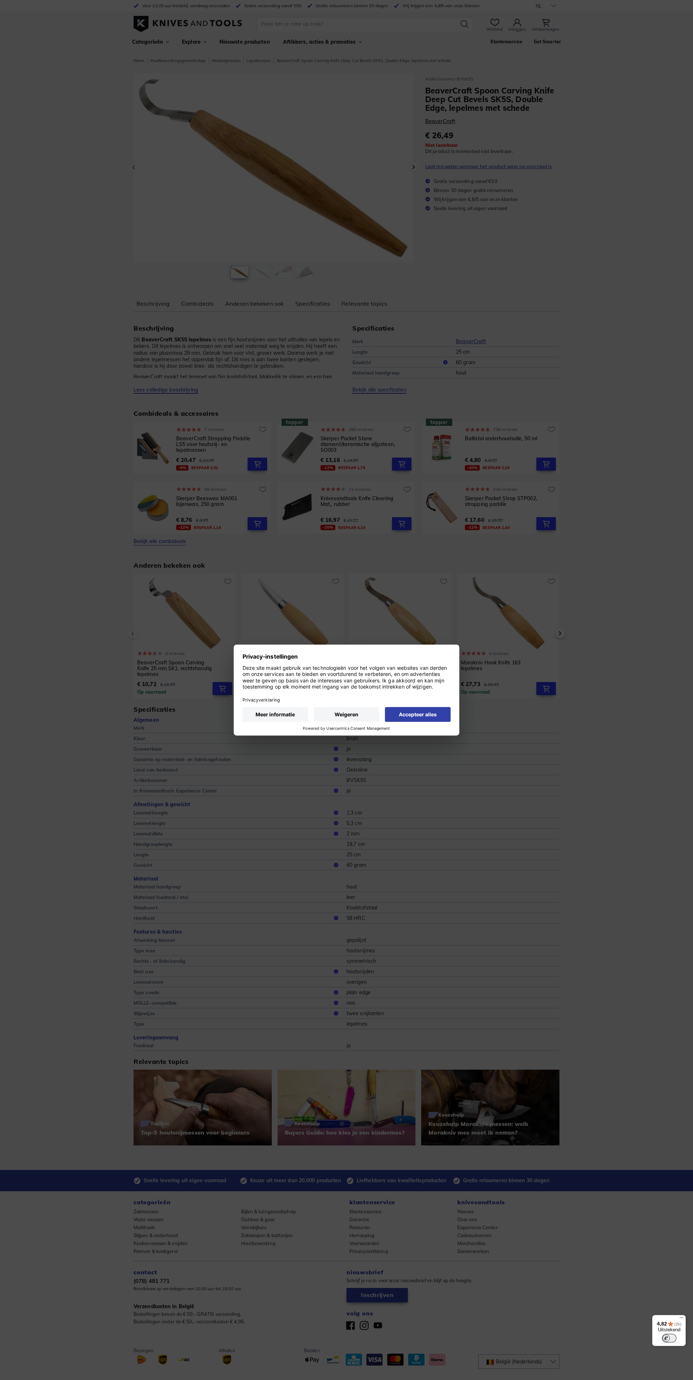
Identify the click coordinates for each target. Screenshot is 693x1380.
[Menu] (681, 1319)
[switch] (669, 1338)
